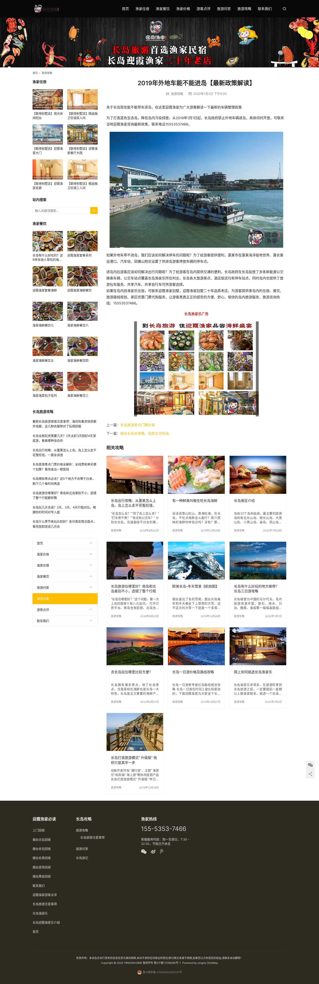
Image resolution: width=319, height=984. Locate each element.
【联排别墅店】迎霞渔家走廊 (48, 186)
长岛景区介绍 (244, 500)
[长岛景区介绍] (258, 475)
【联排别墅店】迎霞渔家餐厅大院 (82, 151)
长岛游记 (82, 858)
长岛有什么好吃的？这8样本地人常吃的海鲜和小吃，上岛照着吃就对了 (48, 257)
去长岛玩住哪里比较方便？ (132, 672)
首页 (125, 9)
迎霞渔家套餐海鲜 (45, 290)
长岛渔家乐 (40, 913)
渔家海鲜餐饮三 (78, 395)
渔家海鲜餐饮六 (78, 325)
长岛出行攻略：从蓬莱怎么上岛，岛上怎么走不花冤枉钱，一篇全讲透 (133, 503)
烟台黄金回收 (42, 876)
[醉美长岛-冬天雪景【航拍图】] (196, 561)
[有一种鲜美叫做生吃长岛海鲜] (196, 475)
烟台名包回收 (42, 848)
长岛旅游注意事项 (45, 904)
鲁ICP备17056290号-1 (167, 962)
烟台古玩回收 (42, 839)
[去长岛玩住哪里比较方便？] (135, 646)
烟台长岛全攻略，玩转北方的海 (144, 433)
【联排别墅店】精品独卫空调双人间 (82, 116)
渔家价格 (183, 9)
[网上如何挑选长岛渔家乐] (258, 646)
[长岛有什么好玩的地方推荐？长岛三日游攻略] (258, 561)
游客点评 (203, 9)
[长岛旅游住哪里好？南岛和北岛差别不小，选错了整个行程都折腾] (135, 561)
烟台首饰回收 (42, 867)
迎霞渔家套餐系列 (79, 255)
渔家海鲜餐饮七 (43, 325)
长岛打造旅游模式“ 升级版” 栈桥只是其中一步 (134, 760)
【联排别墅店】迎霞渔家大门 (48, 151)
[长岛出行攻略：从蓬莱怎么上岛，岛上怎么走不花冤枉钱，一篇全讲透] (135, 475)
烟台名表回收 (42, 858)
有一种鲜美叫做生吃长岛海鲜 (194, 500)
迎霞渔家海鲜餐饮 (79, 290)
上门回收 (39, 830)
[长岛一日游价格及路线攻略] (196, 646)
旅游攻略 (244, 9)
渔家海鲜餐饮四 (78, 360)
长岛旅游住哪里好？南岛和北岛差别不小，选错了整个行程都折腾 (133, 588)
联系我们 (265, 9)
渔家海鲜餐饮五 (43, 360)
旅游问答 (224, 9)
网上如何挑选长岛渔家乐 (253, 672)
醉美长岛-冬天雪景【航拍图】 (195, 586)
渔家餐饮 (163, 9)
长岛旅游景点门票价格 (137, 425)
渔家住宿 (142, 9)
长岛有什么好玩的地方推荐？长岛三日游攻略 (256, 588)
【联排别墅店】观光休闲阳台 (48, 116)
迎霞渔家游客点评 (45, 895)
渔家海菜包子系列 (45, 395)
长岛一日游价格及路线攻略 (193, 672)
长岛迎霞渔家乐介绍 (46, 922)
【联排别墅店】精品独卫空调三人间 (82, 186)
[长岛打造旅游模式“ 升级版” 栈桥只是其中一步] (135, 732)
